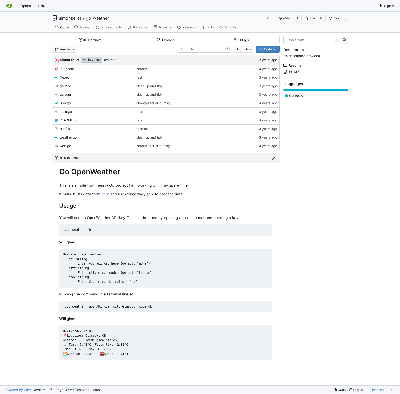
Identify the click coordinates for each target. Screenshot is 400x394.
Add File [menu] (242, 49)
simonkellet (70, 18)
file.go (64, 77)
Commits (92, 40)
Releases (189, 27)
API (392, 390)
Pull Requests (111, 27)
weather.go (68, 137)
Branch (168, 40)
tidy (139, 120)
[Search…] (344, 40)
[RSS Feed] (268, 18)
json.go (65, 103)
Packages (140, 27)
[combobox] (204, 49)
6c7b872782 (91, 60)
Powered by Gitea (18, 390)
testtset (110, 60)
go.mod (65, 86)
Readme (295, 65)
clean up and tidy (149, 86)
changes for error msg (153, 103)
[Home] (8, 6)
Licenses (377, 390)
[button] (285, 18)
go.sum (65, 94)
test (139, 77)
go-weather (97, 18)
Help (41, 6)
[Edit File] (273, 158)
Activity (230, 27)
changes (142, 69)
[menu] (340, 390)
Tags (244, 40)
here (105, 194)
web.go (65, 146)
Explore (25, 6)
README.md (69, 120)
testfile (65, 129)
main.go (66, 112)
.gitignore (67, 69)
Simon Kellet (69, 60)
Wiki (210, 27)
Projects (165, 27)
